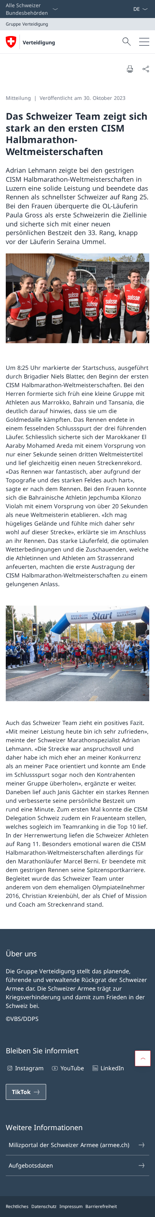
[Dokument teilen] (146, 69)
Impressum (71, 1206)
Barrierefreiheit (101, 1206)
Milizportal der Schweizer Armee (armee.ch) (69, 1145)
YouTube (72, 1068)
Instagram (29, 1068)
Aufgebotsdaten (31, 1165)
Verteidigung (39, 42)
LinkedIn (112, 1068)
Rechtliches (17, 1206)
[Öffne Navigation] (144, 42)
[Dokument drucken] (130, 69)
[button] (143, 1058)
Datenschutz (44, 1206)
